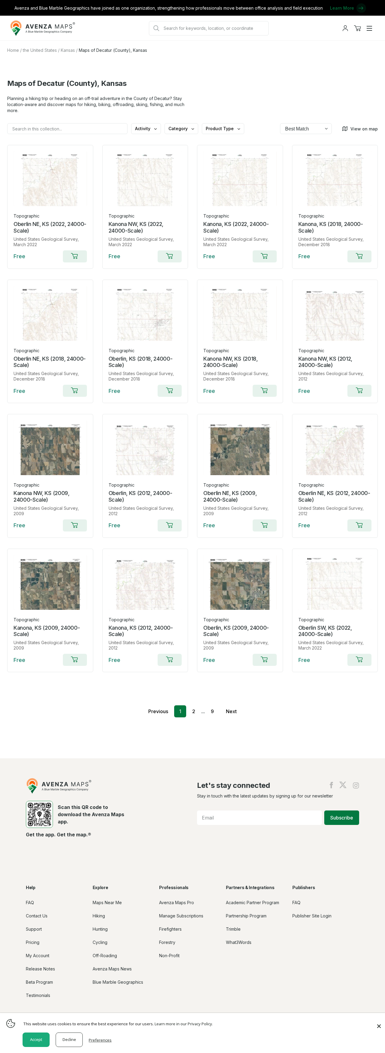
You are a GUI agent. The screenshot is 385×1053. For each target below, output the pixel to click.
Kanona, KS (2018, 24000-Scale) (330, 227)
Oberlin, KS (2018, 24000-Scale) (141, 362)
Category (178, 128)
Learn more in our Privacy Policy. (184, 1023)
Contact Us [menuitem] (37, 915)
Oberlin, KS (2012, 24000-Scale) (140, 496)
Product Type (220, 128)
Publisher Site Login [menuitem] (311, 915)
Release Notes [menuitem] (40, 968)
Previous (158, 711)
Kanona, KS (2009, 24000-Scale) (47, 631)
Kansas (68, 50)
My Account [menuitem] (37, 955)
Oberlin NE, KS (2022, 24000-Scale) (50, 227)
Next (231, 711)
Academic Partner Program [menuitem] (252, 902)
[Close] (379, 1023)
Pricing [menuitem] (32, 942)
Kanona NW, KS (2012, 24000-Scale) (325, 362)
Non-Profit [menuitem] (169, 955)
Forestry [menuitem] (167, 942)
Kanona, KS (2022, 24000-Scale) (236, 227)
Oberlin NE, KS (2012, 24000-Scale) (334, 496)
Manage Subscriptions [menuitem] (181, 915)
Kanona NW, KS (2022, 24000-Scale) (136, 227)
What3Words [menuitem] (238, 942)
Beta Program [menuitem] (39, 982)
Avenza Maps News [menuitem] (112, 968)
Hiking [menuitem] (99, 915)
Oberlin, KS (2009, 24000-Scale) (236, 631)
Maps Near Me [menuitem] (107, 902)
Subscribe (341, 818)
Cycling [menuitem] (100, 942)
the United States (40, 50)
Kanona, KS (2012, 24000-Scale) (141, 631)
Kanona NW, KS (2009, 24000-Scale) (41, 496)
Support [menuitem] (34, 929)
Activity (143, 128)
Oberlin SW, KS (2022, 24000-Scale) (325, 631)
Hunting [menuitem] (100, 929)
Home (13, 50)
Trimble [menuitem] (233, 929)
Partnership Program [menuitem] (246, 915)
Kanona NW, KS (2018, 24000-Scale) (230, 362)
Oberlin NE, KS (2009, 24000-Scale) (230, 496)
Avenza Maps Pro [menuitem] (176, 902)
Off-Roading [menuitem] (105, 955)
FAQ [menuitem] (30, 902)
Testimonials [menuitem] (38, 995)
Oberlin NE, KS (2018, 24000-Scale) (50, 362)
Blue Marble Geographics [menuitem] (118, 982)
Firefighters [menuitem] (170, 929)
